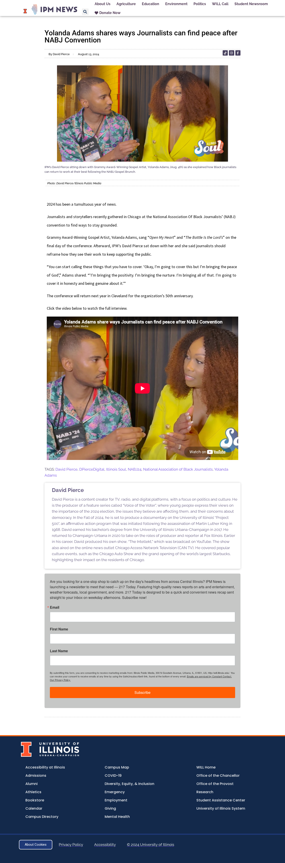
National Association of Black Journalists (178, 469)
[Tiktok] (225, 52)
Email (54, 607)
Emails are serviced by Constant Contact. (209, 676)
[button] (85, 11)
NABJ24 (134, 469)
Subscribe (142, 692)
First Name (59, 629)
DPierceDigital (91, 469)
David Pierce (66, 469)
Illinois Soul (116, 469)
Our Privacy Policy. (60, 680)
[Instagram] (231, 52)
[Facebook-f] (237, 52)
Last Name (59, 651)
